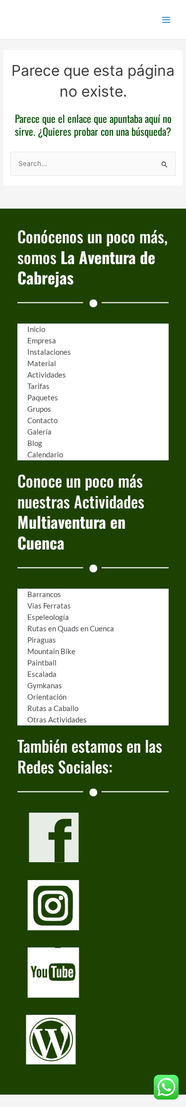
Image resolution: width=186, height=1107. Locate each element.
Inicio (36, 329)
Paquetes (42, 397)
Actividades (46, 374)
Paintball (42, 662)
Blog (34, 443)
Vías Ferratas (49, 605)
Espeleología (48, 616)
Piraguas (41, 639)
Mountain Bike (51, 651)
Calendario (45, 454)
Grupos (39, 408)
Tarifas (38, 386)
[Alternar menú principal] (166, 19)
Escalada (42, 673)
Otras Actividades (57, 719)
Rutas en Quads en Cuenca (70, 628)
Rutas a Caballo (52, 708)
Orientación (46, 696)
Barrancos (44, 594)
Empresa (41, 340)
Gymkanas (44, 685)
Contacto (42, 420)
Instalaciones (49, 351)
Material (41, 363)
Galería (39, 431)
